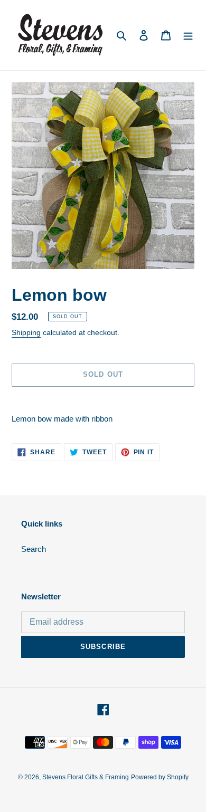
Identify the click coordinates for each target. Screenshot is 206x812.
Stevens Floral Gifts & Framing (85, 777)
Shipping (26, 332)
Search (33, 548)
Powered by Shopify (160, 777)
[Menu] (188, 35)
